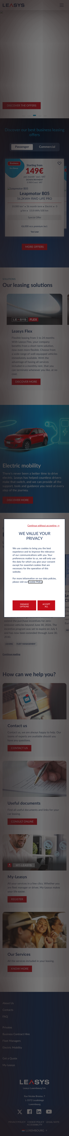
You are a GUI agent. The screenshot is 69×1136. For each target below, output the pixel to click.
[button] (43, 525)
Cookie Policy (35, 582)
